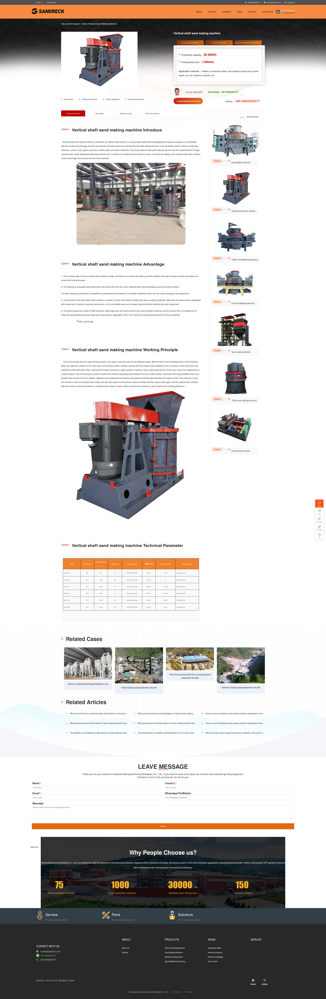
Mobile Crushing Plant (174, 957)
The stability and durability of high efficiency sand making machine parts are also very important (112, 732)
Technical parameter (152, 113)
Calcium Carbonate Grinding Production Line (88, 683)
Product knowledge (215, 957)
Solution (226, 11)
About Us (125, 948)
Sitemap (189, 991)
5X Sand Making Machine (243, 303)
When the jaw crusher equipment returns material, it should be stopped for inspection (244, 732)
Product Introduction (73, 113)
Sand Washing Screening (175, 961)
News (239, 11)
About (38, 2)
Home (199, 11)
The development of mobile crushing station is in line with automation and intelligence (176, 732)
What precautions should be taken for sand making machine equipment (102, 723)
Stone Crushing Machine (175, 948)
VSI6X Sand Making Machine (244, 259)
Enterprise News (214, 948)
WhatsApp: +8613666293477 (223, 91)
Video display (51, 2)
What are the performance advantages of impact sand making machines (170, 713)
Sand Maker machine (241, 162)
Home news (212, 961)
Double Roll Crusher (240, 450)
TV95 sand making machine (244, 400)
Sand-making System (241, 351)
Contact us (267, 11)
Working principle (126, 113)
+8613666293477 (254, 2)
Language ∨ (291, 2)
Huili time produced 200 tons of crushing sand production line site (190, 676)
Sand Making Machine (107, 23)
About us (35, 847)
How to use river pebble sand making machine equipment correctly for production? (243, 713)
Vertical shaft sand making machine (247, 210)
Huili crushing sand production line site (139, 687)
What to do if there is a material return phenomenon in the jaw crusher (101, 713)
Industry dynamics (215, 952)
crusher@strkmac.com (273, 2)
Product (212, 11)
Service (252, 11)
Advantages (99, 113)
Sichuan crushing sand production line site (241, 687)
